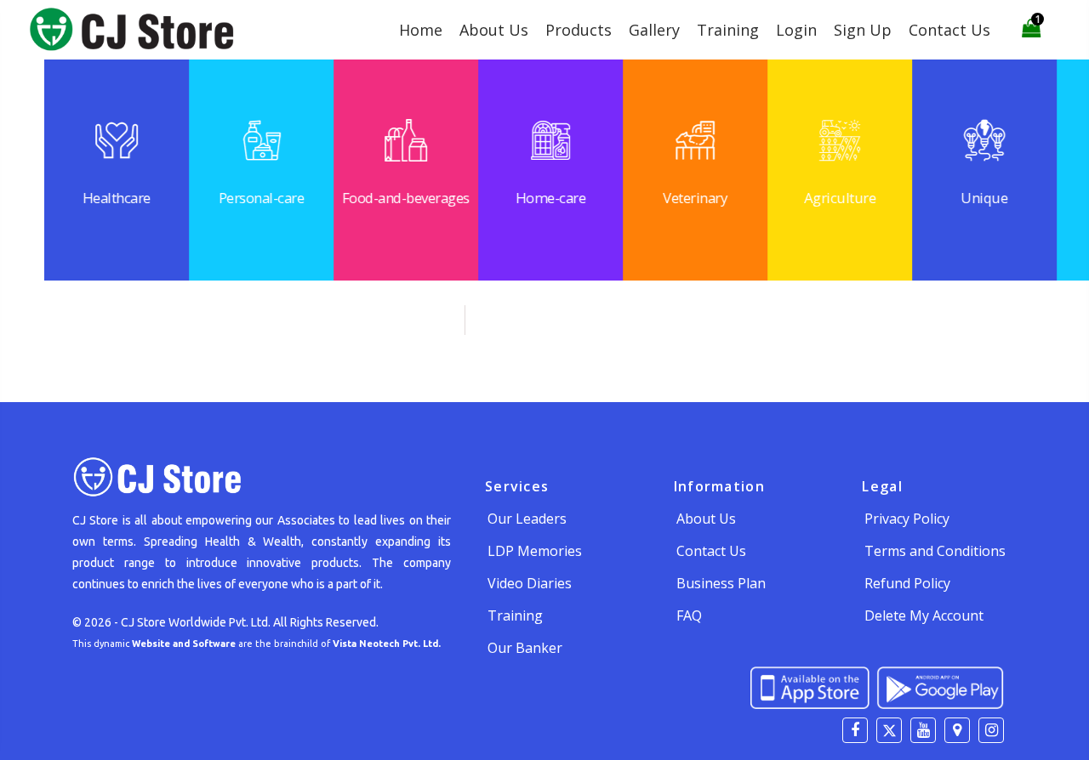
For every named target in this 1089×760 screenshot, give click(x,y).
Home (420, 30)
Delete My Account (924, 615)
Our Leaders (527, 518)
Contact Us (949, 30)
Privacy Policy (906, 518)
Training (728, 30)
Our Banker (524, 647)
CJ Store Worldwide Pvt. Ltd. (196, 622)
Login (796, 30)
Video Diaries (529, 583)
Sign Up (863, 30)
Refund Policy (907, 583)
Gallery (654, 30)
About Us (493, 30)
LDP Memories (534, 551)
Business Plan (721, 583)
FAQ (689, 615)
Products (578, 30)
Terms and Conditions (935, 551)
